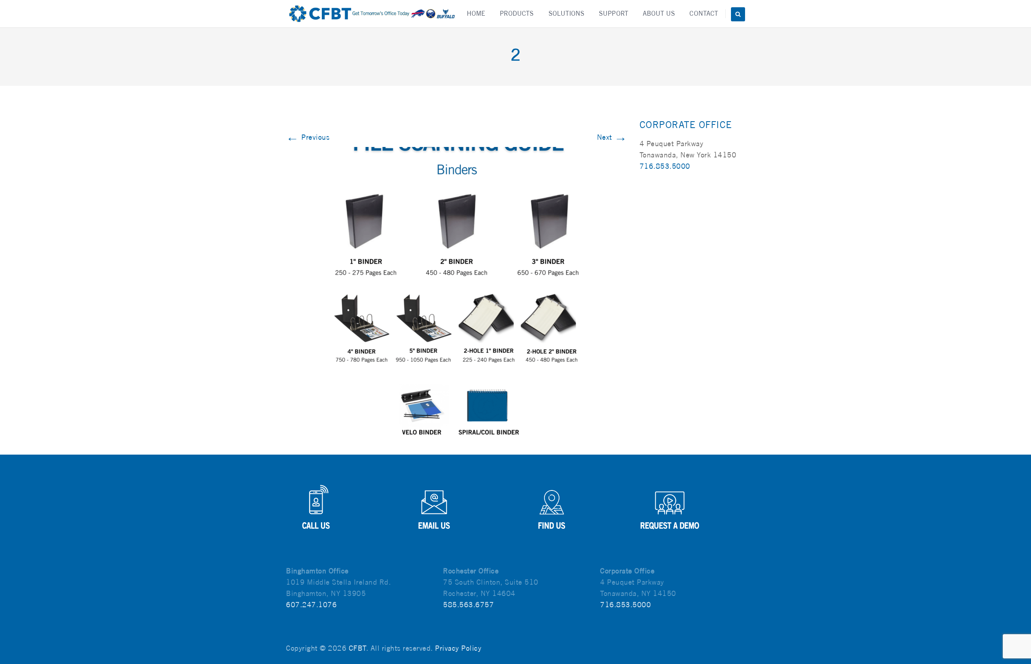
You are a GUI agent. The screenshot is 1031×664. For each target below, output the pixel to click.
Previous (307, 137)
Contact (703, 13)
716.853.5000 (665, 166)
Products (517, 13)
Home (476, 13)
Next (612, 137)
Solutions (567, 13)
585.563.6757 (468, 604)
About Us (659, 13)
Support (613, 13)
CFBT (357, 648)
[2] (456, 292)
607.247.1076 (311, 604)
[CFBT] (371, 13)
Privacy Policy (458, 648)
